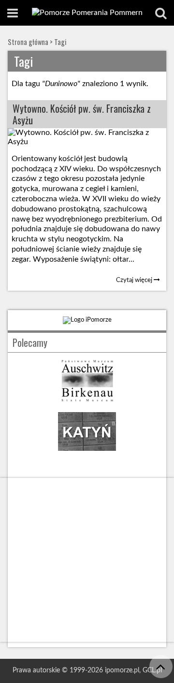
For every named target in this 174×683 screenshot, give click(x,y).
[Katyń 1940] (87, 453)
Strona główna (28, 42)
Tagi (60, 42)
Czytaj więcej (135, 280)
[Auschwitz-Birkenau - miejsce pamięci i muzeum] (87, 402)
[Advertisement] (87, 560)
